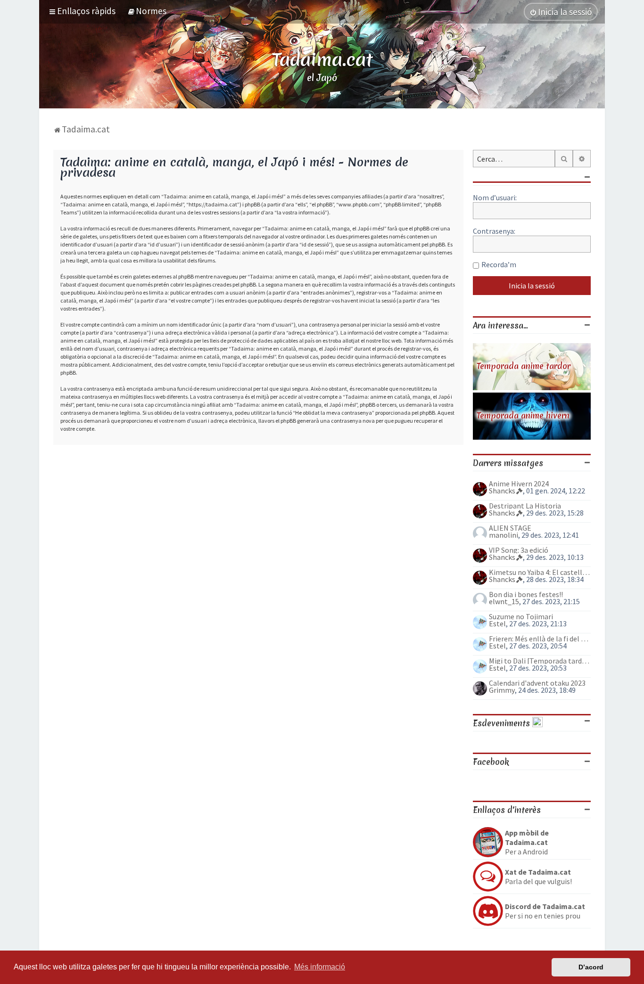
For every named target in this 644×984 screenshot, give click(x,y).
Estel (497, 623)
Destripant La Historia (525, 505)
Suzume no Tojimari (521, 616)
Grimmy (502, 690)
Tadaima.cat (322, 59)
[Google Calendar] (537, 723)
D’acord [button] (590, 967)
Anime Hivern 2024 (519, 483)
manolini (503, 535)
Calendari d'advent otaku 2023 (537, 683)
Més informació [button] (319, 967)
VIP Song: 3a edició (518, 550)
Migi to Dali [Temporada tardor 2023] (540, 660)
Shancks (502, 490)
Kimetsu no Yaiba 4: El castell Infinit (540, 572)
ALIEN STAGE (510, 528)
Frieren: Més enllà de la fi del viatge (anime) (540, 638)
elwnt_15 (504, 601)
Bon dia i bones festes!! (526, 594)
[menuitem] (147, 11)
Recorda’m (498, 264)
